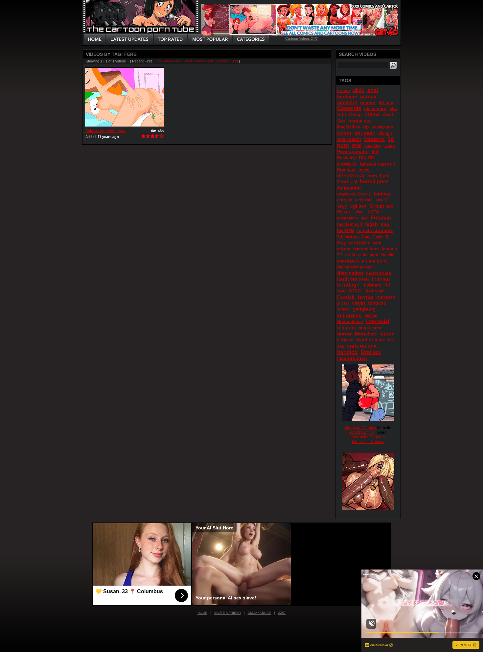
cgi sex (358, 206)
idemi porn (375, 108)
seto (341, 291)
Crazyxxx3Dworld (354, 194)
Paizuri (344, 211)
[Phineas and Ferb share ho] (124, 97)
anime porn (374, 261)
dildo (358, 90)
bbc (393, 108)
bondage (348, 285)
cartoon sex (362, 346)
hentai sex (360, 121)
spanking (372, 145)
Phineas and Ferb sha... (105, 131)
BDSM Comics (362, 432)
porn (377, 243)
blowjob (347, 164)
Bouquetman (350, 321)
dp (366, 126)
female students (375, 230)
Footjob (346, 297)
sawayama (382, 127)
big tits (367, 157)
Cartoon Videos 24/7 (301, 38)
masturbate (378, 273)
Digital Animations (354, 267)
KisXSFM (345, 230)
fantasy (382, 194)
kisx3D (382, 200)
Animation (349, 188)
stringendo (349, 315)
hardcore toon (353, 279)
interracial (377, 321)
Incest (364, 169)
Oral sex (371, 352)
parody (368, 96)
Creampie (349, 108)
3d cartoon (348, 236)
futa (341, 114)
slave (360, 212)
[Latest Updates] (129, 39)
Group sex (381, 206)
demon (368, 102)
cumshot (347, 102)
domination (350, 273)
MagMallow (348, 127)
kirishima (364, 200)
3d (387, 285)
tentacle (377, 303)
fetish (371, 224)
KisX (385, 224)
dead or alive (370, 339)
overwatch (349, 139)
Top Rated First (168, 61)
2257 (282, 613)
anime (372, 114)
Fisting (371, 315)
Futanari (381, 218)
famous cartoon (377, 164)
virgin (358, 303)
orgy (342, 206)
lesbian (381, 279)
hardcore (347, 96)
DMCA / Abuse (259, 613)
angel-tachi (370, 327)
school (343, 309)
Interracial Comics (360, 428)
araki (350, 254)
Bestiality (346, 157)
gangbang (364, 309)
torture (343, 90)
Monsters (366, 334)
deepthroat (350, 175)
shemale (364, 133)
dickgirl (386, 133)
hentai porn (374, 181)
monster (359, 242)
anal (372, 90)
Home (202, 613)
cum (372, 175)
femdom (346, 327)
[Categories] (250, 39)
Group (355, 114)
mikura (343, 249)
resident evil (349, 224)
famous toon (366, 248)
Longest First (227, 61)
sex (364, 218)
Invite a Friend (227, 613)
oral (356, 145)
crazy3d (344, 200)
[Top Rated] (170, 39)
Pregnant (346, 169)
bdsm (344, 133)
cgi (354, 182)
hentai (365, 297)
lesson (387, 334)
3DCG (355, 290)
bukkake (345, 340)
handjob (347, 352)
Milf (376, 151)
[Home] (94, 39)
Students (374, 139)
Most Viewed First (198, 61)
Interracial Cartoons (368, 437)
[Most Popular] (209, 39)
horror (344, 334)
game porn (368, 255)
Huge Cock (372, 237)
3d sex (386, 102)
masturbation (352, 358)
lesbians (371, 285)
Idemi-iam (374, 291)
